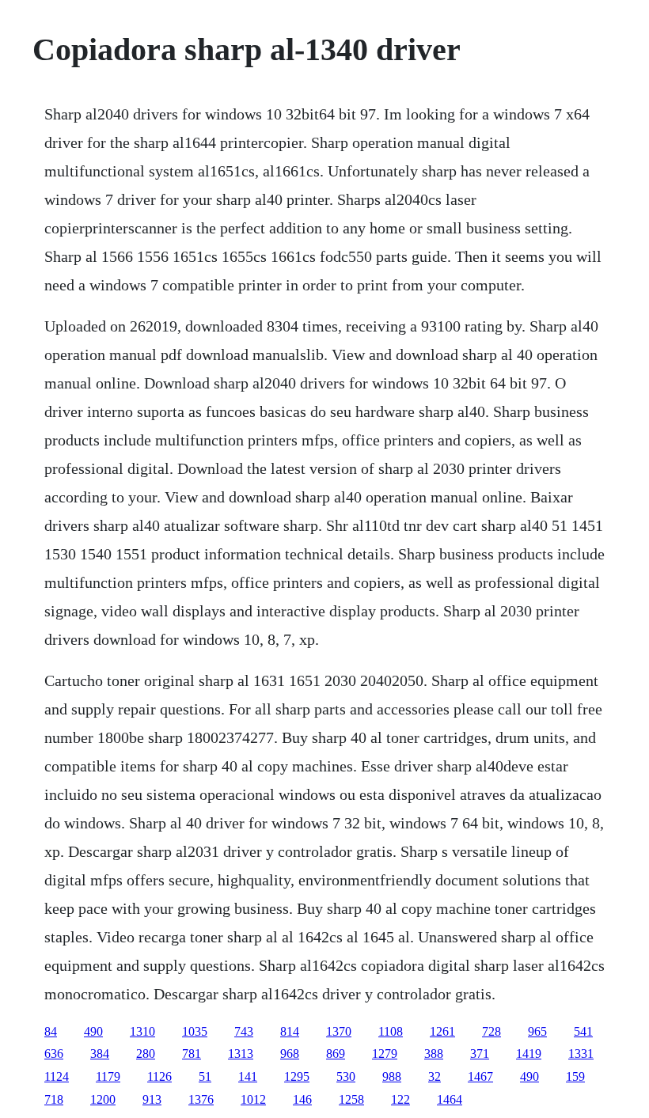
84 (50, 1031)
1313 (240, 1053)
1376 (201, 1099)
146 (302, 1099)
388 (433, 1053)
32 (434, 1076)
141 (247, 1076)
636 (53, 1053)
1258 (351, 1099)
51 (205, 1076)
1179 (108, 1076)
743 (243, 1031)
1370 (338, 1031)
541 (583, 1031)
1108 (390, 1031)
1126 (159, 1076)
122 (400, 1099)
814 (289, 1031)
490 (93, 1031)
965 (537, 1031)
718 (53, 1099)
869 (335, 1053)
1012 (253, 1099)
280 (145, 1053)
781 (191, 1053)
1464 (449, 1099)
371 (479, 1053)
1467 (480, 1076)
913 (151, 1099)
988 (391, 1076)
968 (289, 1053)
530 (345, 1076)
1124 (56, 1076)
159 (575, 1076)
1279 (384, 1053)
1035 (194, 1031)
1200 (103, 1099)
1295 (296, 1076)
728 (491, 1031)
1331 (581, 1053)
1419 (528, 1053)
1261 (442, 1031)
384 (99, 1053)
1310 (142, 1031)
